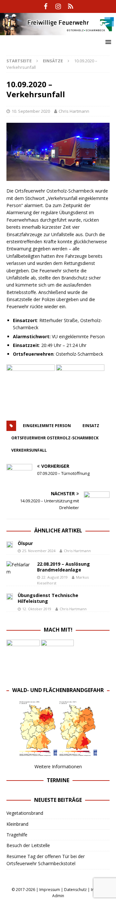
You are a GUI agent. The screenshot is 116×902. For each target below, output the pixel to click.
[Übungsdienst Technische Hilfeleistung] (9, 596)
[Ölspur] (9, 544)
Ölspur (25, 543)
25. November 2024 (38, 550)
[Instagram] (58, 6)
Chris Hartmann (74, 111)
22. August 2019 (55, 577)
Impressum (49, 889)
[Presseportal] (70, 6)
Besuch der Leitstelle (28, 845)
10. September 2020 (31, 111)
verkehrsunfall (29, 450)
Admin (58, 895)
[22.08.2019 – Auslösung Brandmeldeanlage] (19, 568)
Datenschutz (75, 889)
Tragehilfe (16, 835)
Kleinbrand (17, 824)
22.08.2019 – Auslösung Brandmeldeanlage (63, 567)
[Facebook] (45, 6)
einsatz (90, 425)
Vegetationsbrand (24, 813)
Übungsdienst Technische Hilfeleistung (48, 598)
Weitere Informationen (58, 766)
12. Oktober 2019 (36, 608)
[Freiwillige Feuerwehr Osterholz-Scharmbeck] (58, 31)
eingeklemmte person (47, 425)
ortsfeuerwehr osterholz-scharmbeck (55, 438)
